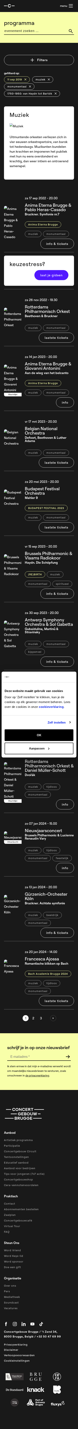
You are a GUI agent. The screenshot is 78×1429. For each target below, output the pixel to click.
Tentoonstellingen (16, 1157)
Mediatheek (12, 1296)
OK (39, 735)
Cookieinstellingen (17, 1360)
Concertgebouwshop (18, 1179)
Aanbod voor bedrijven (19, 1168)
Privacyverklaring (16, 1344)
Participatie (12, 1145)
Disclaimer (11, 1349)
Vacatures (11, 1308)
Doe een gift (12, 1267)
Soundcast (11, 1302)
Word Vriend (12, 1250)
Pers (7, 1291)
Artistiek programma (18, 1140)
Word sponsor (13, 1261)
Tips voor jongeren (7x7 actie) (24, 1173)
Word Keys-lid (13, 1255)
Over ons (10, 1285)
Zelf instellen (57, 722)
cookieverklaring (51, 706)
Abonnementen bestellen (21, 1209)
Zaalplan (10, 1214)
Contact (9, 1203)
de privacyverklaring (37, 1075)
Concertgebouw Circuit (20, 1151)
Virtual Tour (12, 1226)
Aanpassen (37, 748)
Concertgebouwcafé (18, 1220)
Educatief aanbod (16, 1162)
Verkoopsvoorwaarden (19, 1355)
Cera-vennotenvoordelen (21, 1185)
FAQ (7, 1231)
